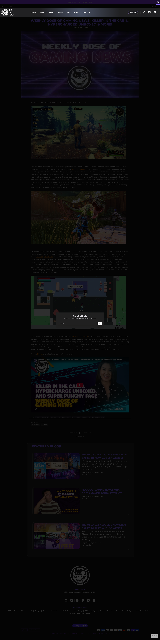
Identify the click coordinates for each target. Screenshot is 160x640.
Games (41, 12)
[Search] (144, 12)
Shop (51, 12)
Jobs (68, 12)
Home (33, 12)
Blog (60, 12)
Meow (76, 12)
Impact (85, 12)
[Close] (158, 2)
